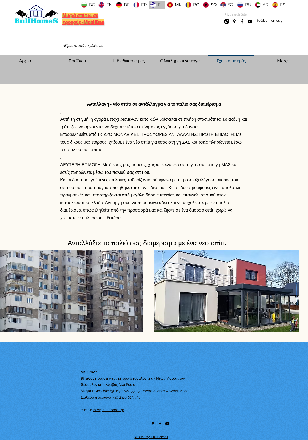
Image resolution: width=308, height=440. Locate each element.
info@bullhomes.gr (269, 20)
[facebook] (242, 21)
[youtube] (249, 21)
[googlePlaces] (234, 21)
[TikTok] (226, 21)
